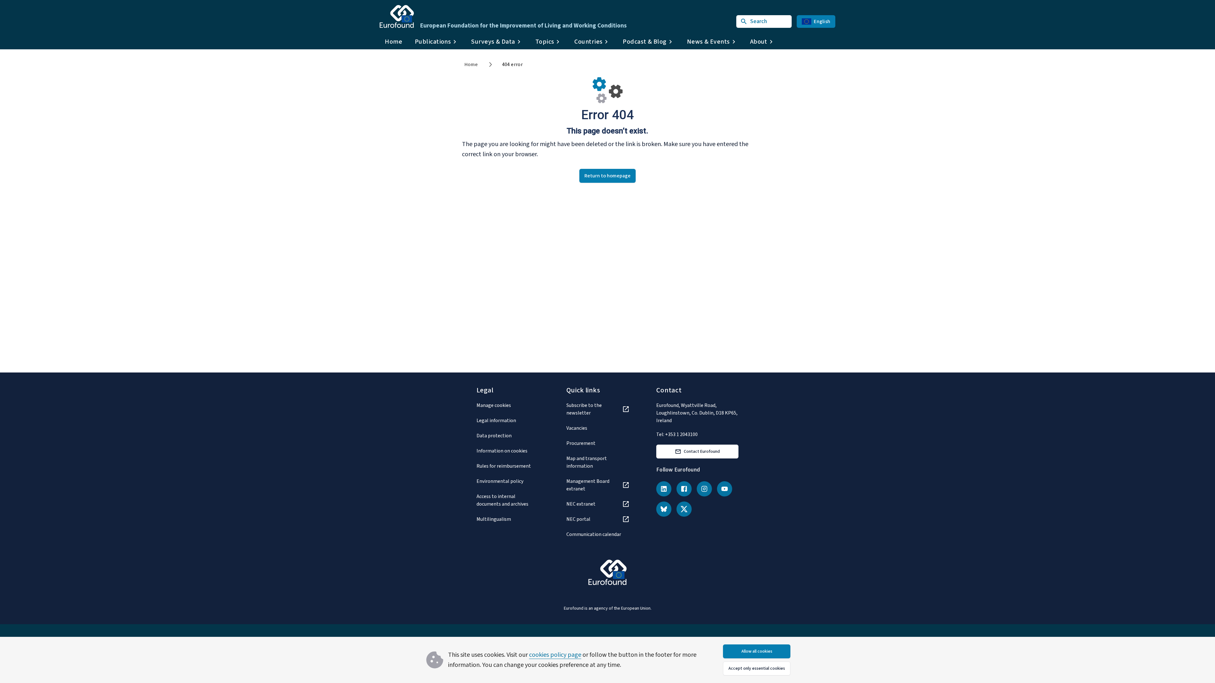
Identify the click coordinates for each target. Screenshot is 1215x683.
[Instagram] (704, 488)
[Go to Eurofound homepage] (397, 16)
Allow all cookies (756, 651)
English (822, 21)
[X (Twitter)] (684, 509)
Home (393, 41)
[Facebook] (684, 488)
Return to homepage (607, 175)
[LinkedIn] (663, 488)
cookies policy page (555, 654)
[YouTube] (724, 488)
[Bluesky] (663, 509)
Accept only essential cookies (756, 668)
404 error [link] (512, 64)
